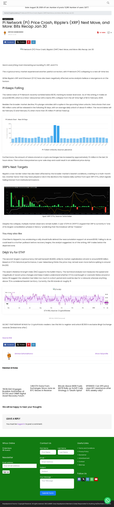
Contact (81, 461)
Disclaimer (82, 455)
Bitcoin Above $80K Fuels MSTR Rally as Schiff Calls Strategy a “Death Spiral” (70, 388)
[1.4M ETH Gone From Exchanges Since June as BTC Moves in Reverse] (43, 375)
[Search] (108, 3)
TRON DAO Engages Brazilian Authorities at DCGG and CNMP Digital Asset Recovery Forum (14, 392)
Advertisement (84, 458)
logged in (21, 424)
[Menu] (5, 3)
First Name (44, 448)
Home (6, 13)
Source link (7, 338)
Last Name (62, 448)
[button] (107, 500)
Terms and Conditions (87, 448)
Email (42, 458)
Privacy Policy (84, 451)
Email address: (7, 462)
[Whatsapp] (92, 479)
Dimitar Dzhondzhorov (15, 32)
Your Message (45, 477)
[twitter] (83, 479)
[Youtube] (96, 479)
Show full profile (101, 353)
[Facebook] (79, 479)
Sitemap (82, 465)
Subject (43, 467)
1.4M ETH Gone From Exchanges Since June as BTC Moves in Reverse (42, 388)
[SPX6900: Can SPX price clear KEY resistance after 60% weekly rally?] (99, 375)
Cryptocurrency (14, 13)
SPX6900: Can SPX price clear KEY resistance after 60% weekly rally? (98, 388)
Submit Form (48, 493)
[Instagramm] (87, 479)
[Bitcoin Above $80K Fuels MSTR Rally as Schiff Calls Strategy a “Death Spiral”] (71, 375)
